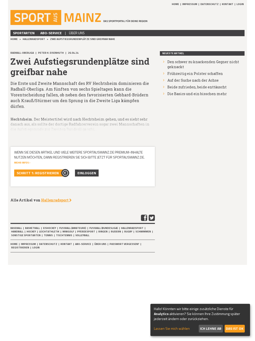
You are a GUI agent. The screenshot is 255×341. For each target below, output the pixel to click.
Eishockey (49, 228)
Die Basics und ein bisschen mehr (197, 93)
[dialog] (200, 320)
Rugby (128, 231)
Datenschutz (209, 4)
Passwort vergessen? (124, 244)
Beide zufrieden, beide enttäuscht (197, 87)
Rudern (116, 231)
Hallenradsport (34, 39)
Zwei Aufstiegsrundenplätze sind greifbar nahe (82, 39)
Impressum (189, 4)
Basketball (32, 228)
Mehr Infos (21, 163)
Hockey (31, 231)
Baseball (16, 228)
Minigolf (68, 231)
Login (240, 4)
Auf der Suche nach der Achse (193, 80)
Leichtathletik (49, 231)
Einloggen (86, 172)
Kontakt (227, 4)
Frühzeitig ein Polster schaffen (195, 73)
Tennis (48, 235)
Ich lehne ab (210, 328)
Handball (17, 231)
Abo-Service (51, 32)
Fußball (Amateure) (72, 228)
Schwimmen (143, 231)
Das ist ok (234, 328)
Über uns (77, 32)
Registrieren (20, 247)
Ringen (103, 231)
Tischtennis (64, 235)
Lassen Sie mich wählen (172, 328)
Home (175, 4)
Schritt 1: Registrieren (38, 172)
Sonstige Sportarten (26, 235)
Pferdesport (86, 231)
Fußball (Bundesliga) (103, 228)
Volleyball (82, 235)
